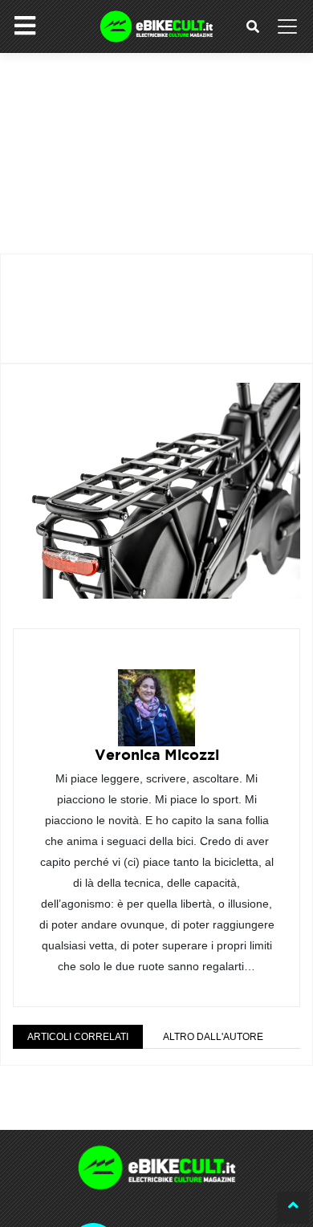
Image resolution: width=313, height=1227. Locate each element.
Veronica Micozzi (157, 754)
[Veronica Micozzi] (156, 696)
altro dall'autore (213, 1036)
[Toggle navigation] (287, 26)
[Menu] (25, 26)
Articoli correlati (77, 1036)
